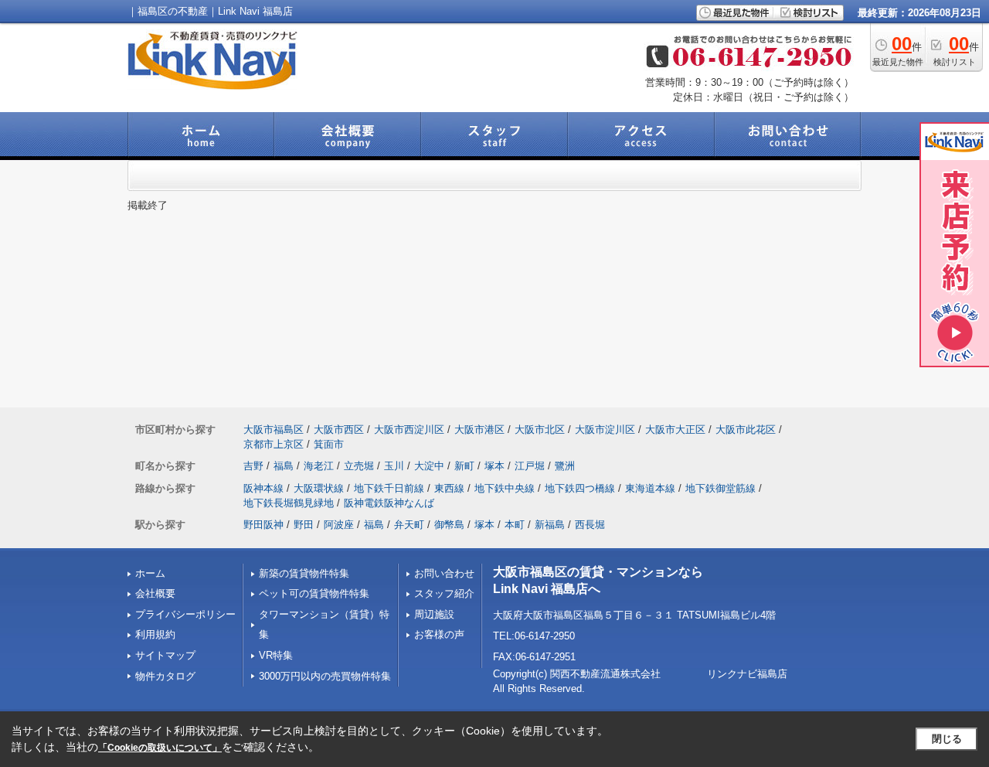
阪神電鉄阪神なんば (389, 503)
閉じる (947, 739)
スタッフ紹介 (444, 593)
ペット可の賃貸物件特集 (314, 593)
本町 (515, 524)
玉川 (394, 466)
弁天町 (409, 524)
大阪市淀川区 (605, 429)
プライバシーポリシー (185, 614)
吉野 (253, 466)
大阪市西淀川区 (409, 429)
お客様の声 (439, 634)
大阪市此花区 (745, 429)
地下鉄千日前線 (389, 488)
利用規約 (155, 634)
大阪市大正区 (675, 429)
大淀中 (429, 466)
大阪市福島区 (273, 429)
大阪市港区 (479, 429)
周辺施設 (434, 614)
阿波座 (339, 524)
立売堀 (359, 466)
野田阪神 (263, 524)
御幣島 (449, 524)
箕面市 (329, 444)
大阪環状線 (319, 488)
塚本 (494, 466)
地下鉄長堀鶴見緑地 (288, 503)
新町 (464, 466)
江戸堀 (530, 466)
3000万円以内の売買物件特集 (325, 676)
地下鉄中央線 (504, 488)
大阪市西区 (339, 429)
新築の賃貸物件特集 (304, 573)
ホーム (150, 573)
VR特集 (276, 655)
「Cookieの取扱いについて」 (160, 747)
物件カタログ (165, 676)
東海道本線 (650, 488)
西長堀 (590, 524)
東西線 (449, 488)
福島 (284, 466)
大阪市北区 (540, 429)
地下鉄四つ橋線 (580, 488)
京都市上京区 (273, 444)
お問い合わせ (444, 573)
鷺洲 (565, 466)
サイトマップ (165, 655)
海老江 (319, 466)
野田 (304, 524)
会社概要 (155, 593)
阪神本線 (263, 488)
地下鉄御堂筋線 (720, 488)
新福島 (550, 524)
